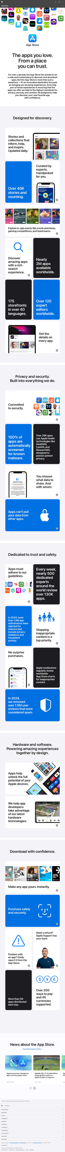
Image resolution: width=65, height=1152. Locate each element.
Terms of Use (12, 1150)
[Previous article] (30, 1088)
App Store (4, 6)
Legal (27, 1150)
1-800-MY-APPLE (37, 1142)
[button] (55, 2)
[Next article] (34, 1088)
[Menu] (63, 2)
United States (4, 1145)
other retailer (23, 1142)
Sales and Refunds (20, 1150)
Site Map (31, 1150)
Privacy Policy (4, 1150)
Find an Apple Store (14, 1142)
